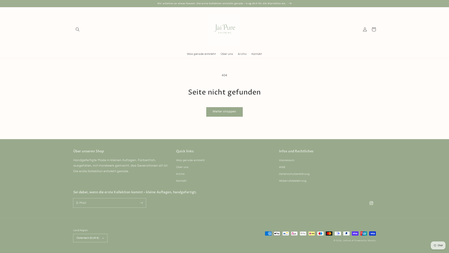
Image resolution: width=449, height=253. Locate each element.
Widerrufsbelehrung (293, 180)
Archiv (180, 174)
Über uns (182, 167)
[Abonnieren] (141, 202)
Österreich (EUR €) (87, 238)
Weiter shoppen (224, 111)
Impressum (286, 160)
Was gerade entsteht (190, 160)
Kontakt (181, 180)
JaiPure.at (348, 241)
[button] (77, 29)
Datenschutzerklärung (294, 174)
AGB (282, 167)
